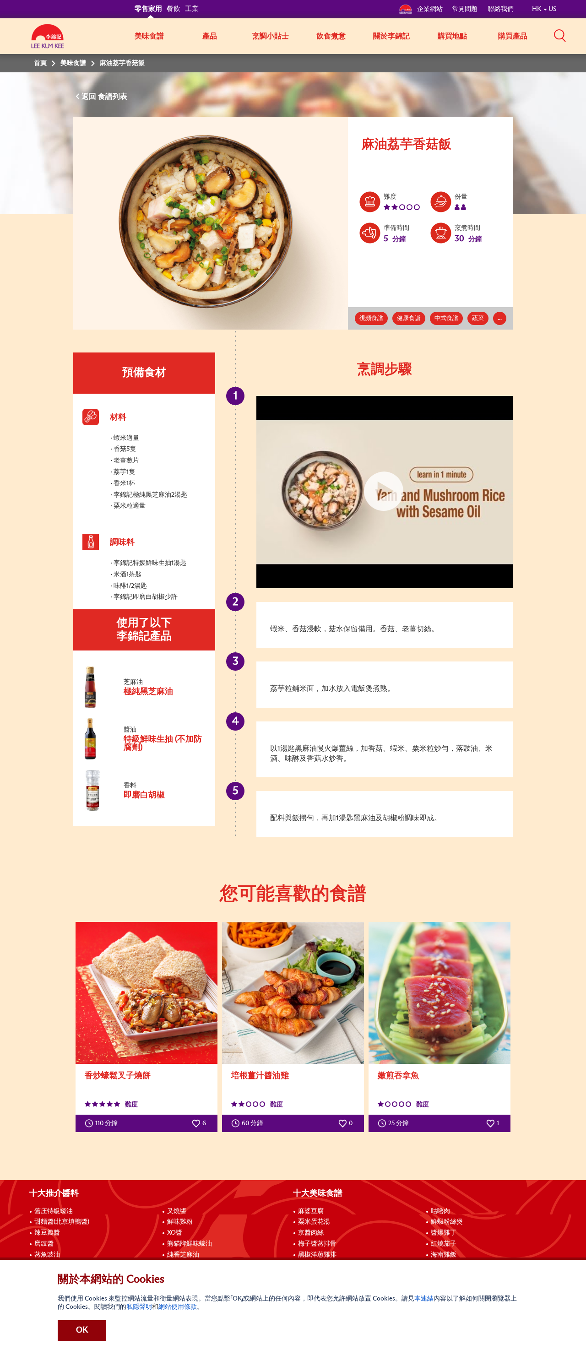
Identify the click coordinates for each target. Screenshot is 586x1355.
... (500, 318)
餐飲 (173, 8)
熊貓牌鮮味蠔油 (189, 1244)
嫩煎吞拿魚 (398, 1076)
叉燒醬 (176, 1211)
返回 (89, 96)
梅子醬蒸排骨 (317, 1244)
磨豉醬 (44, 1244)
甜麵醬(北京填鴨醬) (61, 1222)
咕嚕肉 (440, 1211)
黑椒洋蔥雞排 (317, 1255)
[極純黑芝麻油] (144, 706)
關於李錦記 (391, 36)
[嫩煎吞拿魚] (439, 993)
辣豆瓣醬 (47, 1233)
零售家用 (148, 8)
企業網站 (430, 9)
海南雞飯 (443, 1255)
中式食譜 (446, 318)
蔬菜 (478, 318)
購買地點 (452, 36)
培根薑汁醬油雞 (260, 1076)
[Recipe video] (384, 492)
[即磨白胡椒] (144, 809)
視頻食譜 (371, 318)
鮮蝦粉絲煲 (447, 1222)
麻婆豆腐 (311, 1211)
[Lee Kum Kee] (47, 41)
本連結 (424, 1298)
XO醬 (174, 1233)
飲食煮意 (331, 36)
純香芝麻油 (183, 1255)
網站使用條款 (177, 1307)
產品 (209, 36)
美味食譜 (149, 36)
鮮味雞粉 (180, 1222)
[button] (560, 35)
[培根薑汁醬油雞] (293, 993)
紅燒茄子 (443, 1244)
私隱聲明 (139, 1307)
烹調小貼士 (270, 36)
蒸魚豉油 (47, 1255)
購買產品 (512, 36)
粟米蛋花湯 (314, 1222)
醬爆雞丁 (443, 1233)
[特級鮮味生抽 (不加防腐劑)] (144, 757)
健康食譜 (409, 318)
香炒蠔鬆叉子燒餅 (118, 1076)
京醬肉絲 (311, 1233)
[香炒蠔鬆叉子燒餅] (146, 993)
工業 (192, 8)
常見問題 (465, 9)
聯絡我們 (501, 9)
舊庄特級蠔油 (53, 1211)
